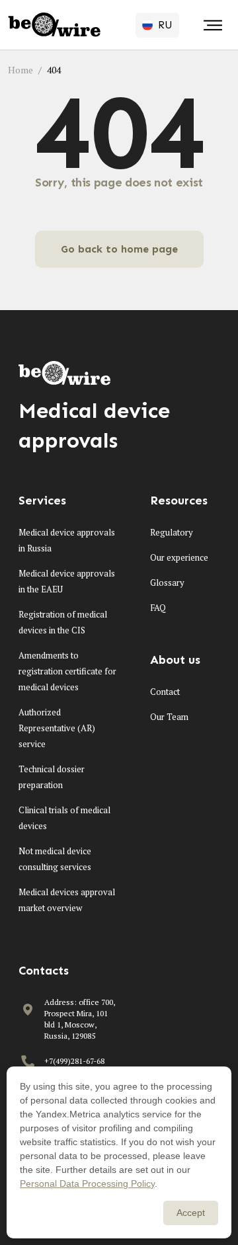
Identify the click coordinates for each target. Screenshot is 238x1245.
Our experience (179, 557)
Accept (191, 1212)
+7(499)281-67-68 (74, 1061)
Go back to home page (119, 249)
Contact (165, 692)
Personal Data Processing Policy (87, 1183)
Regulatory (171, 532)
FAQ (158, 608)
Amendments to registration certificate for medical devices (67, 671)
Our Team (169, 717)
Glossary (167, 582)
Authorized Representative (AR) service (57, 728)
